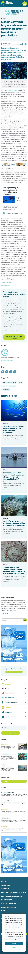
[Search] (25, 620)
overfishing (12, 386)
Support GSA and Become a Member (14, 337)
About (3, 881)
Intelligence (4, 744)
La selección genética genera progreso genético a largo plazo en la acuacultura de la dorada (13, 829)
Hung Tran (21, 86)
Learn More (4, 613)
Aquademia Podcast (8, 907)
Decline (14, 947)
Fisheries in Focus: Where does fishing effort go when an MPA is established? (13, 429)
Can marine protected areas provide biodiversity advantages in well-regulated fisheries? (14, 476)
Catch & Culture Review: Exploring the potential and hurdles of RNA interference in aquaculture (8, 758)
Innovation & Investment (7, 792)
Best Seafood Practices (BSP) (11, 896)
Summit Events (6, 900)
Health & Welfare (5, 754)
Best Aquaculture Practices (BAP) (13, 892)
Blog (3, 911)
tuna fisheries (6, 389)
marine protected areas (9, 382)
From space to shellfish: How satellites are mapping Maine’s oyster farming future (8, 747)
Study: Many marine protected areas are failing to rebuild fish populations (14, 523)
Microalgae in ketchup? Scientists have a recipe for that (13, 803)
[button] (21, 44)
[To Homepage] (7, 3)
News (4, 386)
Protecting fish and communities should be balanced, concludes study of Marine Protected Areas (14, 570)
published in (13, 90)
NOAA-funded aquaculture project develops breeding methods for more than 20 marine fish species (14, 795)
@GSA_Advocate (5, 285)
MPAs (20, 382)
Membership (5, 885)
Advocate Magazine (8, 903)
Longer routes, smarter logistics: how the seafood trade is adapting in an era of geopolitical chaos (7, 768)
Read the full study (6, 282)
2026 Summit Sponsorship (14, 672)
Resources (5, 889)
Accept (14, 943)
